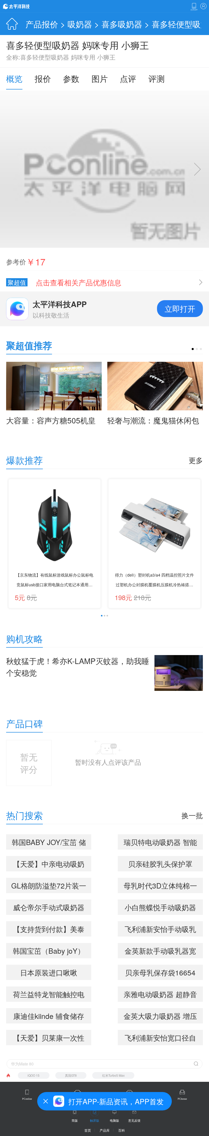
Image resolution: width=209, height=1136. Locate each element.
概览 (14, 78)
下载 (194, 7)
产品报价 (41, 24)
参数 (71, 78)
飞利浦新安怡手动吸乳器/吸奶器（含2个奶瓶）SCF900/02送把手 (160, 930)
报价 (43, 78)
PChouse (182, 1098)
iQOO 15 (34, 1075)
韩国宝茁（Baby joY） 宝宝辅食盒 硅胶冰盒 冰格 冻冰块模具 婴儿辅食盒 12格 (48, 952)
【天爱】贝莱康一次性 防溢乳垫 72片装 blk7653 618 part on (48, 1038)
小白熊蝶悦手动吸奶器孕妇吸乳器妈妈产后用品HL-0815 (160, 908)
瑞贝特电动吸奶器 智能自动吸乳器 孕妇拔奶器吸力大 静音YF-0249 (160, 843)
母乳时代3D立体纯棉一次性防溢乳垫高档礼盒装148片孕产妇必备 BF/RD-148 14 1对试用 (160, 886)
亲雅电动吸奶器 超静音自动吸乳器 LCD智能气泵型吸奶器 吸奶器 (160, 995)
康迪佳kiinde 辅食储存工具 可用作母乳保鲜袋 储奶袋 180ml (48, 1017)
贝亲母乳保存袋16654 (160, 972)
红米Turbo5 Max (113, 1075)
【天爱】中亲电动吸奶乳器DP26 (48, 865)
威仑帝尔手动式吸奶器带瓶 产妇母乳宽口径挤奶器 (48, 908)
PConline (27, 1098)
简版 (75, 1120)
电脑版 (114, 1120)
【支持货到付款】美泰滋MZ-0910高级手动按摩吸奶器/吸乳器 (49, 930)
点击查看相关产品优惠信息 (78, 282)
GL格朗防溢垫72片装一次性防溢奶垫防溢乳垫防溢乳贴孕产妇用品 (48, 886)
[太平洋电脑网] (23, 6)
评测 (156, 78)
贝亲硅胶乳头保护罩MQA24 (160, 865)
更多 (196, 460)
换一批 (192, 815)
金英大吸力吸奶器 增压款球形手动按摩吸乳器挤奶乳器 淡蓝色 (160, 1017)
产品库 (105, 1130)
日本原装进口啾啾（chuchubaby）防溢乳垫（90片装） (48, 973)
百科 (121, 1130)
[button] (193, 349)
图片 (100, 78)
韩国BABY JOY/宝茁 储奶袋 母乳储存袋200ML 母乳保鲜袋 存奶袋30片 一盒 (48, 843)
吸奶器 (80, 24)
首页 (87, 1130)
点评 (128, 78)
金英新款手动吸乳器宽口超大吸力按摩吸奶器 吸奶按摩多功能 (160, 952)
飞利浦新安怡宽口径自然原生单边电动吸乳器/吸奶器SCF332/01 (160, 1038)
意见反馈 (134, 1120)
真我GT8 (71, 1075)
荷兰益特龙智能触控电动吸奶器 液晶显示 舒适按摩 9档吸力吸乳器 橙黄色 (48, 995)
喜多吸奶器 (121, 24)
